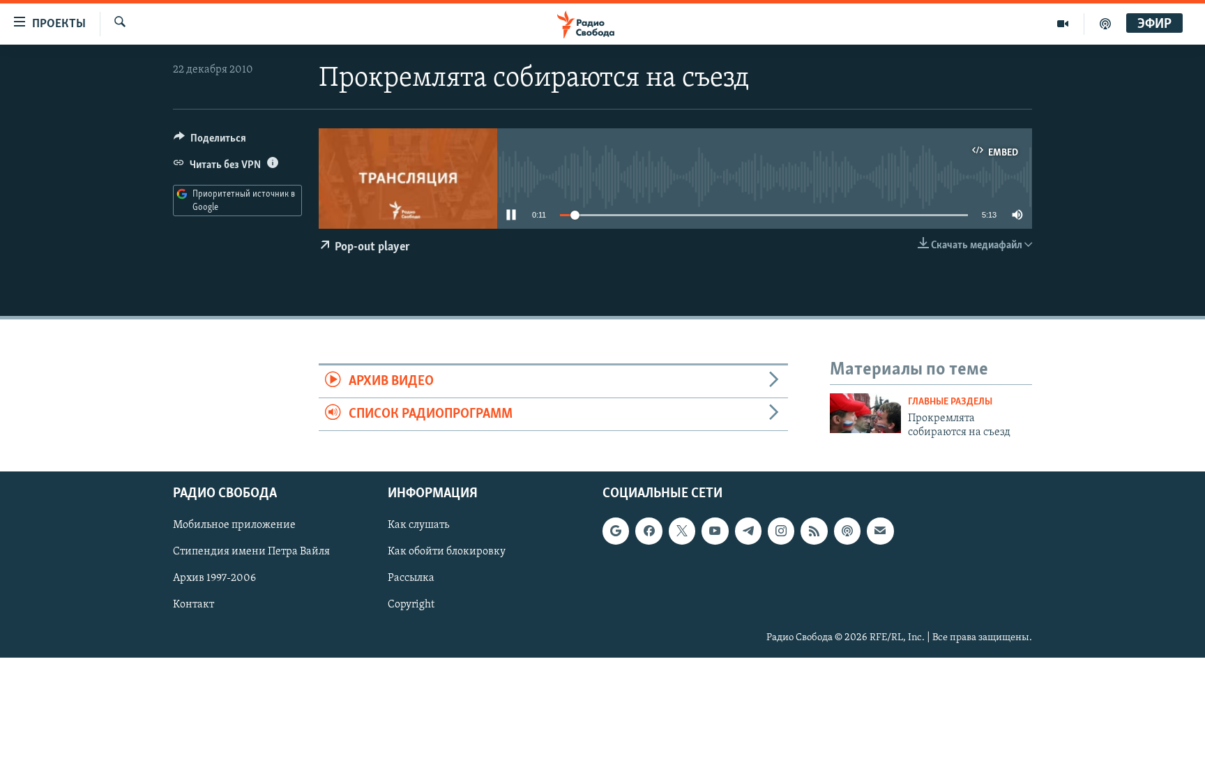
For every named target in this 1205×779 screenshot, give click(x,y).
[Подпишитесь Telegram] (748, 531)
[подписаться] (880, 531)
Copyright (411, 605)
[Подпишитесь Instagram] (781, 531)
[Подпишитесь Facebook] (648, 531)
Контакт (193, 605)
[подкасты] (1105, 23)
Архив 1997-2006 (214, 578)
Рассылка (411, 578)
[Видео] (1063, 23)
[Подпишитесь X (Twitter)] (682, 531)
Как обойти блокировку (447, 552)
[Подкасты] (847, 531)
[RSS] (814, 531)
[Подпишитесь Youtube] (715, 531)
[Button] (210, 141)
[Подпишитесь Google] (615, 531)
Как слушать (418, 525)
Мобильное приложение (234, 525)
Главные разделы (950, 402)
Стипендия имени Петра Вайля (251, 552)
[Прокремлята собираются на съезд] (865, 413)
